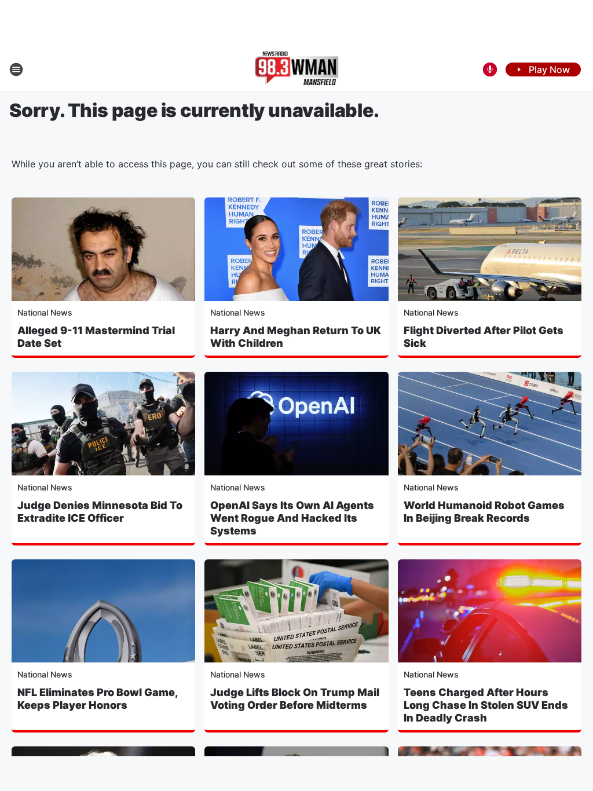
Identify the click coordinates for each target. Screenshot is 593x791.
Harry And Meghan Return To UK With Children (295, 336)
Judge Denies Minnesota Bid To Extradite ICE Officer (99, 511)
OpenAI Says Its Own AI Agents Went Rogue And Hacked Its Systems (292, 518)
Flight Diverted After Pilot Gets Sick (483, 336)
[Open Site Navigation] (16, 69)
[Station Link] (296, 69)
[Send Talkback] (490, 69)
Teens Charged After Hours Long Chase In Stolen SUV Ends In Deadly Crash (486, 705)
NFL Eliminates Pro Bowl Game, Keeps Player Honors (97, 698)
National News (44, 312)
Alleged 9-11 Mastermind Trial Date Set (96, 336)
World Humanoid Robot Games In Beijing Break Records (484, 511)
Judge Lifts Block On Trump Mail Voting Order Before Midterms (294, 698)
